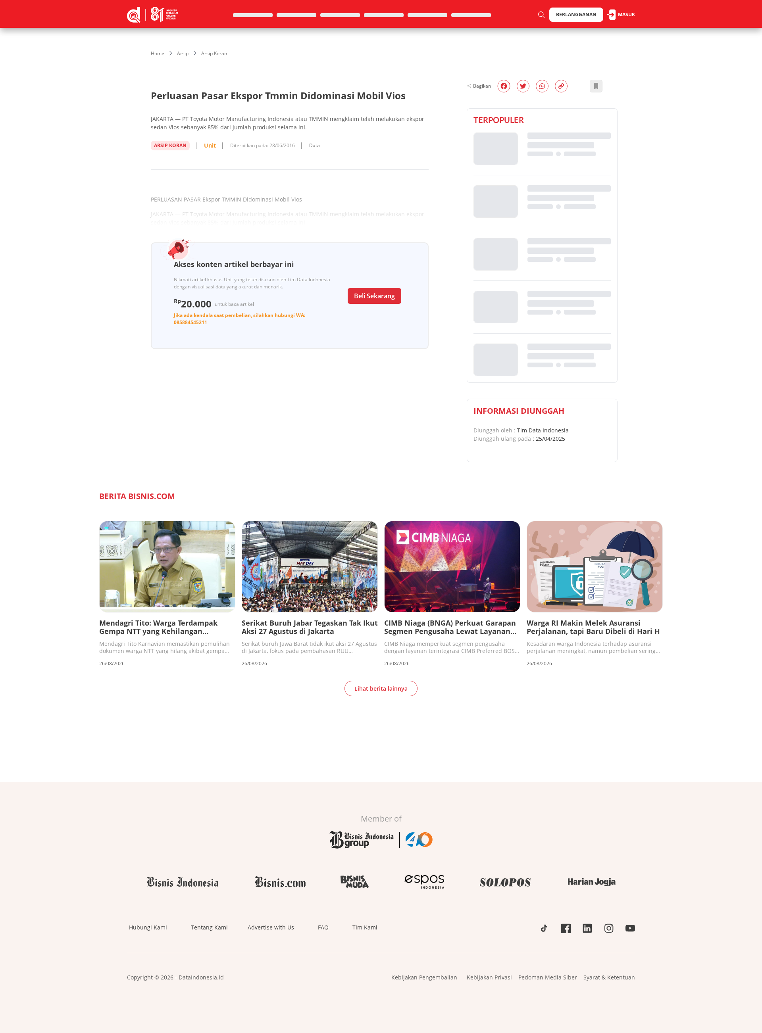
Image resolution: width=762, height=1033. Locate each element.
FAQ (323, 927)
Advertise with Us (271, 927)
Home (157, 53)
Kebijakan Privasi (489, 977)
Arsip (183, 53)
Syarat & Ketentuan (609, 977)
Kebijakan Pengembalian (424, 977)
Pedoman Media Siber (547, 977)
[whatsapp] (542, 86)
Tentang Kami (209, 927)
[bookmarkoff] (596, 86)
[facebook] (503, 86)
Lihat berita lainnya (381, 688)
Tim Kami (364, 927)
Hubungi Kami (148, 927)
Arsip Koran (214, 53)
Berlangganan (576, 14)
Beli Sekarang (374, 296)
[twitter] (523, 86)
